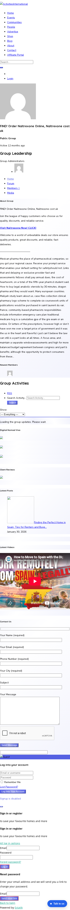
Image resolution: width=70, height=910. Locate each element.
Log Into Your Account (12, 791)
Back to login (7, 903)
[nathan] (10, 375)
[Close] (1, 806)
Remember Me (12, 782)
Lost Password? (9, 787)
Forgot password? (10, 862)
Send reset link (9, 898)
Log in (4, 866)
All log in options (10, 843)
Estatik (19, 907)
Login (10, 78)
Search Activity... (16, 398)
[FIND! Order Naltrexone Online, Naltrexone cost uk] (18, 118)
